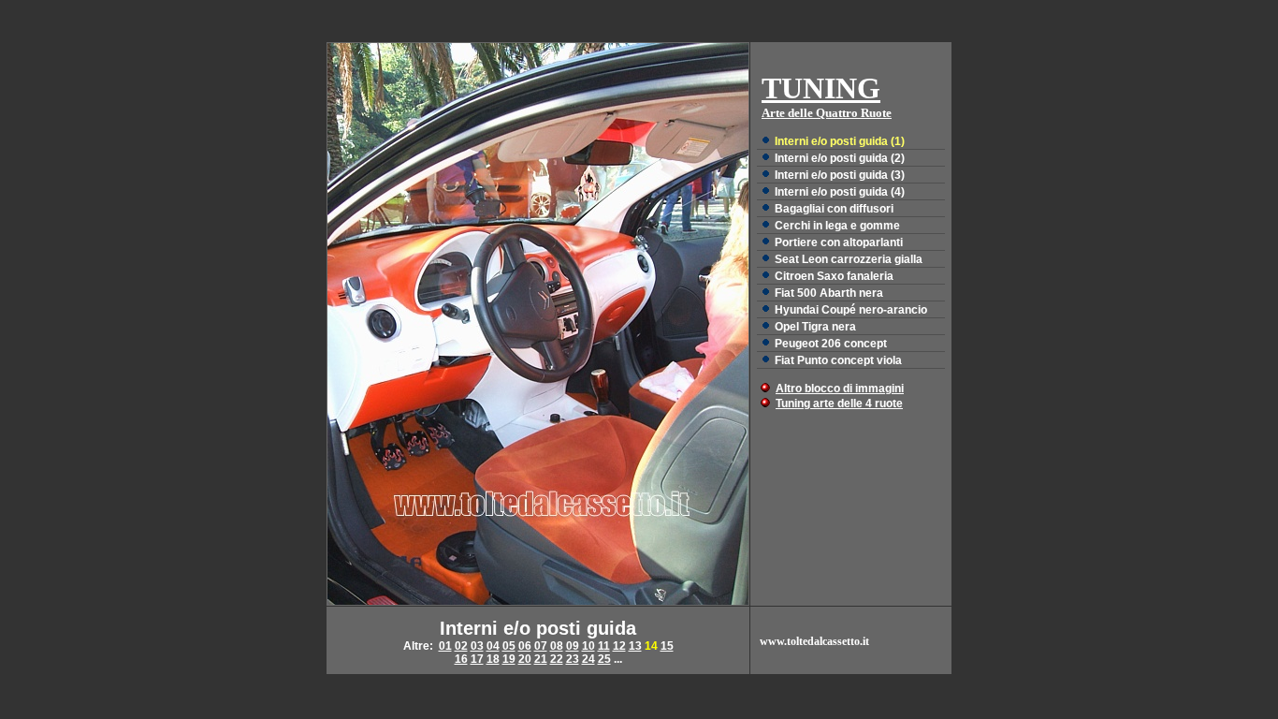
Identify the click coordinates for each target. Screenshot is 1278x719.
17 (477, 659)
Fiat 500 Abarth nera (829, 293)
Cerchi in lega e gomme (837, 225)
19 (509, 659)
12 (619, 646)
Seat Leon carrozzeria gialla (848, 259)
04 (493, 646)
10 (588, 646)
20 (524, 659)
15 (667, 646)
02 (461, 646)
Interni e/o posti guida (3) (840, 175)
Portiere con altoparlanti (839, 242)
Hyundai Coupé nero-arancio (851, 309)
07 (540, 646)
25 (604, 659)
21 (540, 659)
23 (572, 659)
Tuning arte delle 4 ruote (839, 403)
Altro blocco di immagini (840, 388)
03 (477, 646)
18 (493, 659)
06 (524, 646)
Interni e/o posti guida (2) (840, 158)
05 (509, 646)
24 (588, 659)
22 (556, 659)
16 (461, 659)
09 (572, 646)
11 (604, 646)
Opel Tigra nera (815, 326)
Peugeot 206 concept (831, 343)
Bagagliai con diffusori (834, 208)
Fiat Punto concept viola (838, 360)
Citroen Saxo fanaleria (834, 276)
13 (635, 646)
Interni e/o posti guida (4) (840, 191)
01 (445, 646)
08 (556, 646)
